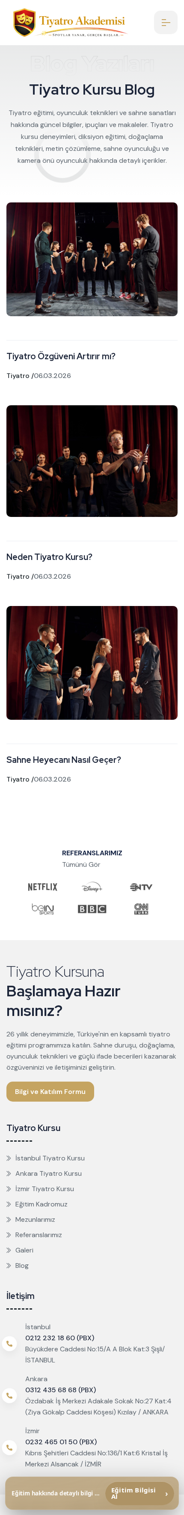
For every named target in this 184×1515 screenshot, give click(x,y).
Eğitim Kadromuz (41, 1204)
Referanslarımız (38, 1234)
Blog (22, 1265)
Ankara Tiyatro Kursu (48, 1173)
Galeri (24, 1250)
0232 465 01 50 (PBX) (61, 1441)
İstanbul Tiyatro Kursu (50, 1158)
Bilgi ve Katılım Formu (50, 1091)
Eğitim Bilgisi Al (139, 1493)
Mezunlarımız (35, 1219)
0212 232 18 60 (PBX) (59, 1337)
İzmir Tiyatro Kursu (44, 1188)
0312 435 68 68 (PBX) (60, 1389)
